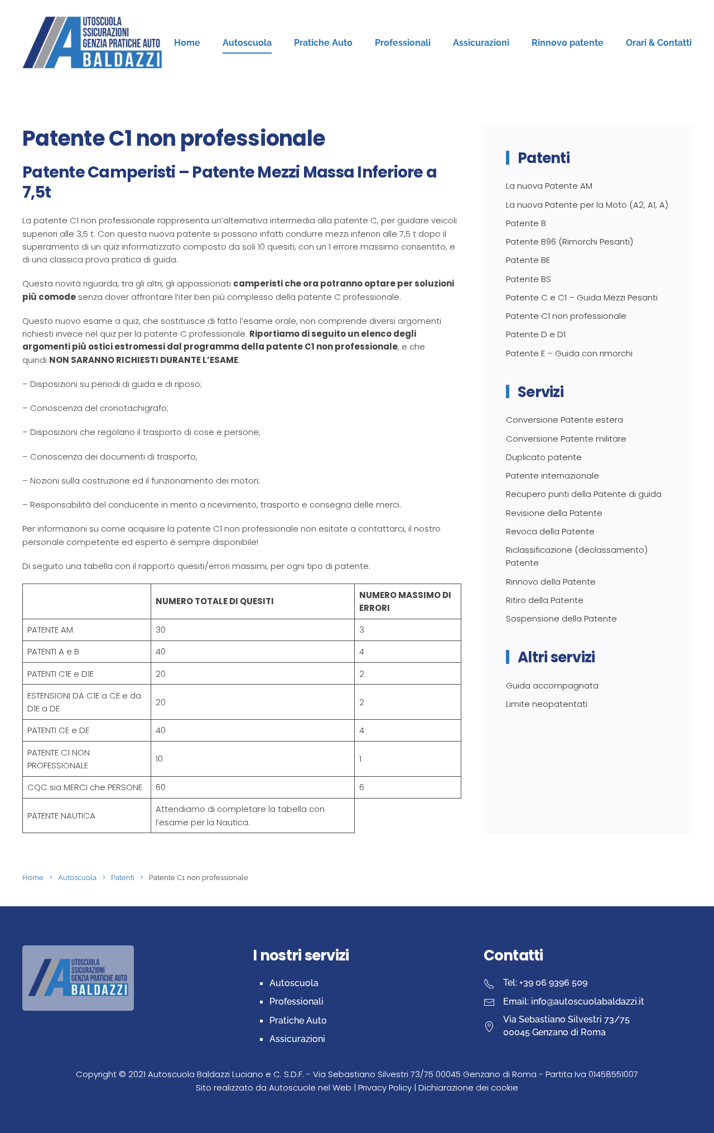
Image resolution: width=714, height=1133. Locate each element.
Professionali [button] (403, 42)
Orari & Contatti (659, 42)
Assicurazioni (297, 1039)
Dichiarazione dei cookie (468, 1087)
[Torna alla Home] (92, 43)
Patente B (526, 223)
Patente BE (528, 260)
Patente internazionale (552, 475)
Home (187, 42)
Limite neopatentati (546, 704)
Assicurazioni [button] (481, 42)
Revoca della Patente (550, 531)
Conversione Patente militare (566, 438)
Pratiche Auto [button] (323, 42)
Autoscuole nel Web (310, 1087)
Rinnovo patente (568, 42)
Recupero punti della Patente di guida (584, 494)
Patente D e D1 (536, 334)
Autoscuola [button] (247, 42)
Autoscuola (294, 983)
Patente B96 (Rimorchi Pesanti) (569, 241)
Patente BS (528, 279)
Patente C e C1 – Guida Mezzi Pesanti (582, 297)
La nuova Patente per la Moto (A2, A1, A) (587, 205)
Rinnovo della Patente (551, 581)
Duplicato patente (544, 457)
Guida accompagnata (552, 685)
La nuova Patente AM (549, 186)
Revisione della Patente (554, 513)
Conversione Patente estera (564, 420)
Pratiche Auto (298, 1020)
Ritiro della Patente (544, 600)
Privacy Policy (385, 1087)
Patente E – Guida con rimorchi (569, 353)
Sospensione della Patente (561, 618)
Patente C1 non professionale (566, 316)
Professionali (296, 1001)
